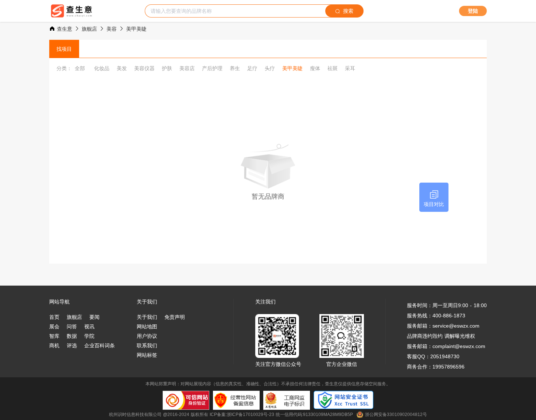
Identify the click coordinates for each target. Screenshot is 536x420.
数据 (72, 336)
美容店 (187, 68)
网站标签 (147, 355)
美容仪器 (144, 68)
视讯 (89, 326)
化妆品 (101, 68)
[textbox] (235, 11)
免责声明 (174, 317)
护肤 (167, 68)
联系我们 (147, 345)
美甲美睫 (292, 68)
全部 (80, 68)
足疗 (252, 68)
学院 (89, 336)
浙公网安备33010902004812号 (396, 414)
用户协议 (147, 336)
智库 (54, 336)
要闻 (94, 317)
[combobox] (235, 11)
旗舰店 (74, 317)
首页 (54, 317)
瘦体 (315, 68)
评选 (72, 345)
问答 (72, 326)
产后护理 (212, 68)
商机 (54, 345)
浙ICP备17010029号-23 (250, 414)
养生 (235, 68)
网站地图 (147, 326)
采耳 (350, 68)
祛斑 (332, 68)
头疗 (270, 68)
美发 (122, 68)
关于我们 (147, 317)
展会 (54, 326)
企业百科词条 (99, 345)
